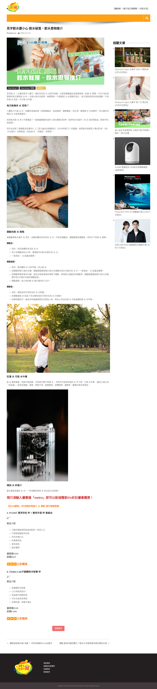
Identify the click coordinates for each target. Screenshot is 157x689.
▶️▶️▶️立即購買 (17, 564)
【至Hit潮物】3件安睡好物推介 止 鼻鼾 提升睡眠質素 (33, 506)
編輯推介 (41, 88)
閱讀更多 (58, 628)
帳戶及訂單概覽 (130, 9)
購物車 (118, 9)
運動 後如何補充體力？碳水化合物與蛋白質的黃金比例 (83, 643)
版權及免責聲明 (49, 666)
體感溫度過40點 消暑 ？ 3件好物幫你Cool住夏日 (31, 643)
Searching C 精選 (27, 88)
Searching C (13, 88)
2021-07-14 (25, 33)
